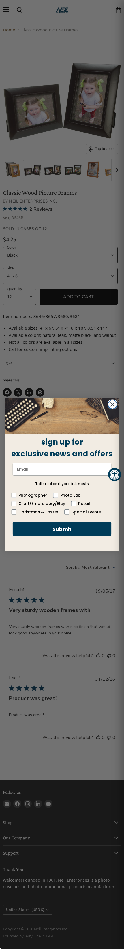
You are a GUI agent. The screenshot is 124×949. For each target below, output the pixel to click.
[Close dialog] (112, 404)
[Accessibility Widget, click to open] (114, 474)
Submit (62, 529)
